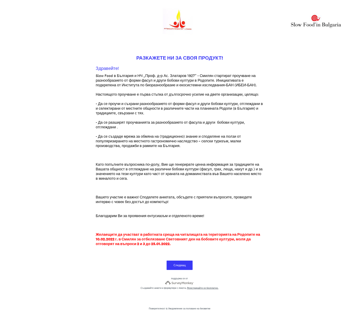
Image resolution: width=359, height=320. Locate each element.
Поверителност (157, 308)
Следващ (180, 265)
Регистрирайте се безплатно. (202, 288)
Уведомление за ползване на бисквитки (189, 308)
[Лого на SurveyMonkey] (179, 282)
